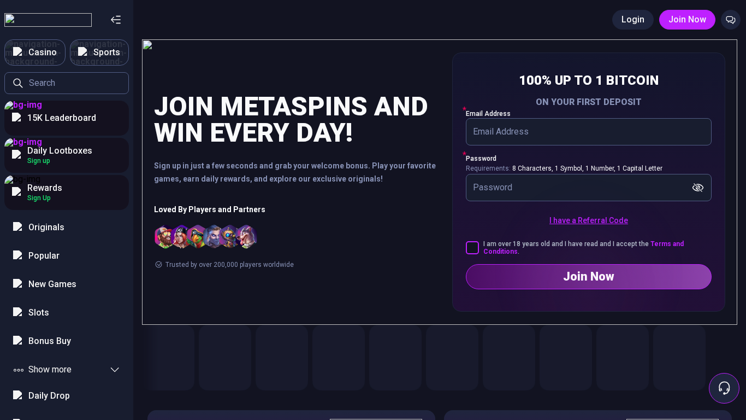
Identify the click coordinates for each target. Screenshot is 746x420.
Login (632, 19)
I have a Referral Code (588, 220)
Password (481, 158)
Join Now (687, 19)
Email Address (488, 114)
